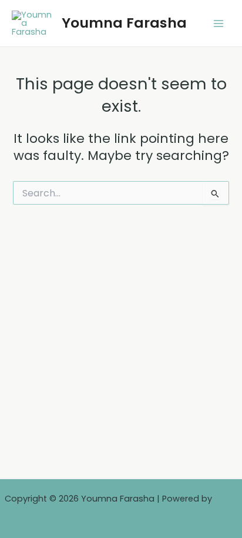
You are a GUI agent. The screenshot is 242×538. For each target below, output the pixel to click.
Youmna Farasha (124, 22)
